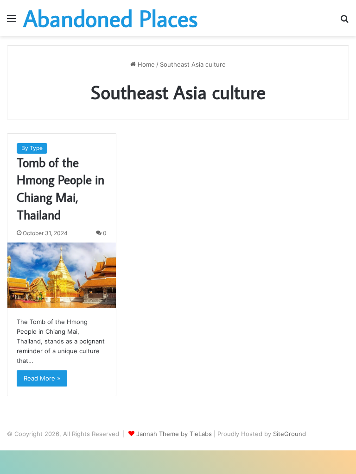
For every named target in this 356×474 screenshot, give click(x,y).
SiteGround (289, 433)
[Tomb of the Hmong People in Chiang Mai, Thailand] (61, 275)
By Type (32, 147)
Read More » (42, 378)
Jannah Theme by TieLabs (174, 433)
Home (145, 64)
